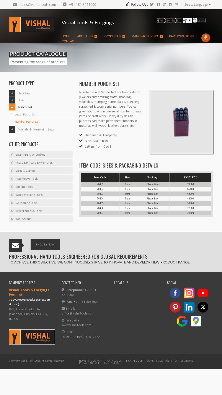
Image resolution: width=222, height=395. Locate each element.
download (205, 38)
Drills (21, 100)
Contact (69, 41)
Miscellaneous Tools (29, 211)
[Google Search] (183, 323)
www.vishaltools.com (76, 325)
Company (97, 360)
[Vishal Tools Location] (197, 323)
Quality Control (158, 360)
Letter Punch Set (25, 114)
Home (66, 36)
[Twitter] (152, 4)
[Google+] (164, 4)
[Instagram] (170, 4)
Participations (181, 36)
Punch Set (25, 107)
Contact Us (111, 362)
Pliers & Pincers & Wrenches (34, 163)
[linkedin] (190, 308)
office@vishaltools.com (78, 313)
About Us (86, 36)
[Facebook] (158, 4)
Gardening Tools (27, 203)
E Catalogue (134, 360)
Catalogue (114, 360)
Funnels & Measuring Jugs (36, 129)
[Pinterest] (176, 4)
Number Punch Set (27, 121)
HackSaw (24, 93)
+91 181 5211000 (82, 4)
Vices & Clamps (26, 171)
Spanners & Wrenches (30, 154)
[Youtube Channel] (204, 294)
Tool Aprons (23, 219)
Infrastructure (89, 362)
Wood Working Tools (29, 195)
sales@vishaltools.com (38, 4)
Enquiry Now (45, 244)
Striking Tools (24, 187)
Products (114, 36)
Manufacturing (147, 36)
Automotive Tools (27, 179)
